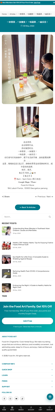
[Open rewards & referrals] (50, 397)
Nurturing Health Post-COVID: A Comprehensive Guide (31, 272)
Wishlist (50, 410)
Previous (41, 196)
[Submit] (50, 217)
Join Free (27, 321)
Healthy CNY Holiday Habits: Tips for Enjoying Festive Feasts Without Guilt (33, 244)
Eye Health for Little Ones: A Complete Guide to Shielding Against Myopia (30, 258)
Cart (40, 410)
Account (31, 410)
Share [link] (6, 196)
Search (21, 410)
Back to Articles (28, 207)
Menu (12, 410)
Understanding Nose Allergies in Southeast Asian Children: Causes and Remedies (31, 229)
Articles (12, 14)
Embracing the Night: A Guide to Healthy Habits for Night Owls (32, 286)
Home (4, 14)
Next (49, 196)
